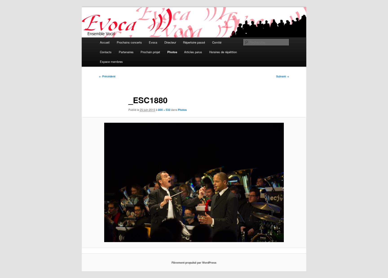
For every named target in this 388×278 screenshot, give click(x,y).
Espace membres (111, 61)
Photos (172, 52)
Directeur (170, 42)
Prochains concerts (129, 42)
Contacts (106, 52)
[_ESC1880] (194, 182)
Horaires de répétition (223, 52)
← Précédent (107, 76)
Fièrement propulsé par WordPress (194, 262)
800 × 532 (164, 110)
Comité (216, 42)
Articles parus (193, 52)
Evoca (153, 42)
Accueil (105, 42)
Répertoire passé (194, 42)
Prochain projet (150, 52)
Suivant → (282, 76)
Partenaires (126, 52)
